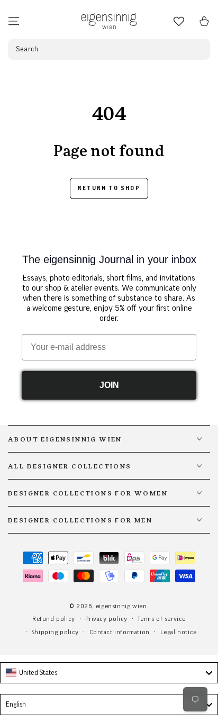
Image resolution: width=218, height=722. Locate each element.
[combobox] (109, 672)
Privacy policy (106, 619)
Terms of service (162, 619)
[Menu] (14, 21)
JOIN (109, 385)
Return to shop (109, 188)
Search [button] (27, 49)
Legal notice (178, 632)
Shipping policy (55, 632)
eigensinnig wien (121, 606)
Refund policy (53, 619)
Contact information (119, 632)
